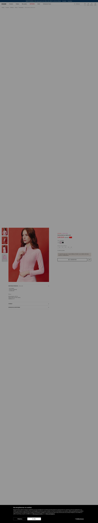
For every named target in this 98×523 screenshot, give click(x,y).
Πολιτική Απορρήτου (50, 513)
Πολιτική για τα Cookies (38, 513)
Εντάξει (34, 519)
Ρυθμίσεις (19, 519)
